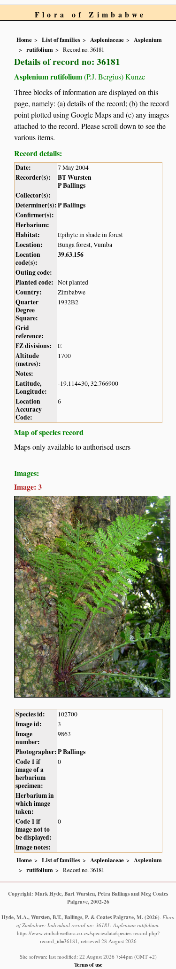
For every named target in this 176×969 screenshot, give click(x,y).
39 (61, 254)
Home (24, 39)
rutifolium (39, 49)
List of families (61, 39)
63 (69, 254)
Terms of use (88, 965)
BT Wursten (75, 177)
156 (79, 254)
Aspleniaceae (107, 39)
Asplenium (148, 39)
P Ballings (71, 185)
